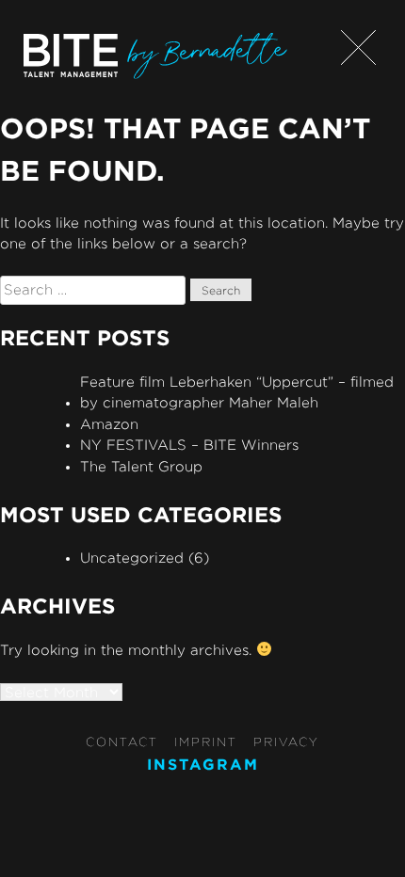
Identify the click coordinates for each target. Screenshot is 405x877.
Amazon (109, 424)
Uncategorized (132, 557)
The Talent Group (141, 466)
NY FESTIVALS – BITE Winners (189, 445)
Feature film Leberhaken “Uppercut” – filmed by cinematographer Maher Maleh (237, 392)
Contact (122, 741)
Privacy (286, 741)
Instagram (203, 764)
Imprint (205, 741)
